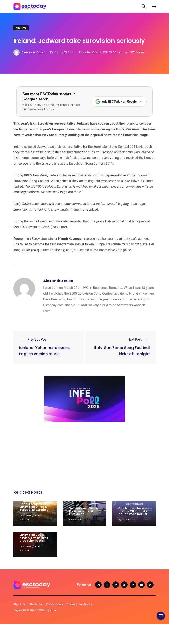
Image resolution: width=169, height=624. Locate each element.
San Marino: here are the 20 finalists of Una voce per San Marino (134, 512)
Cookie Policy (54, 604)
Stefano (77, 519)
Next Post (135, 340)
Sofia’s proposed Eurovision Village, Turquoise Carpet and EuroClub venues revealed (33, 510)
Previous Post (37, 340)
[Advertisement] (84, 457)
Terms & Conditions (79, 604)
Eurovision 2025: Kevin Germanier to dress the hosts (34, 538)
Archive (21, 28)
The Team (35, 604)
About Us (19, 604)
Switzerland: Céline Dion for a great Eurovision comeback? (83, 512)
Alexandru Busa (58, 280)
